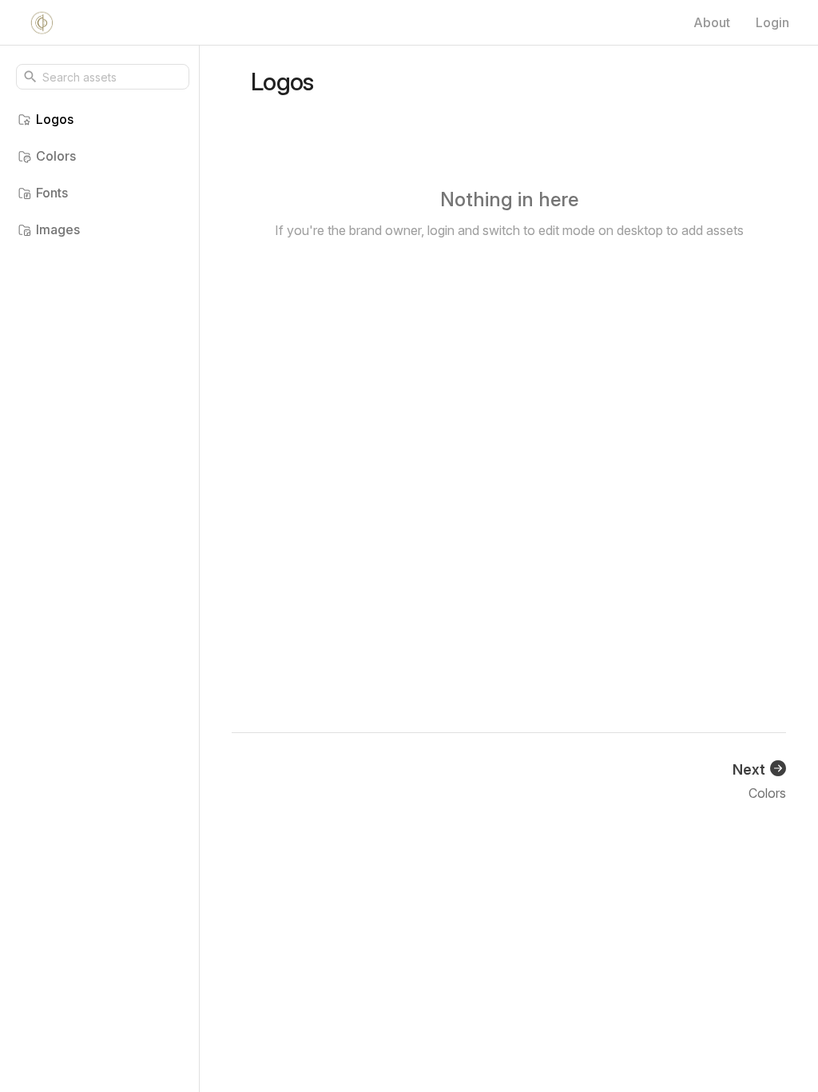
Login (772, 22)
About (711, 22)
